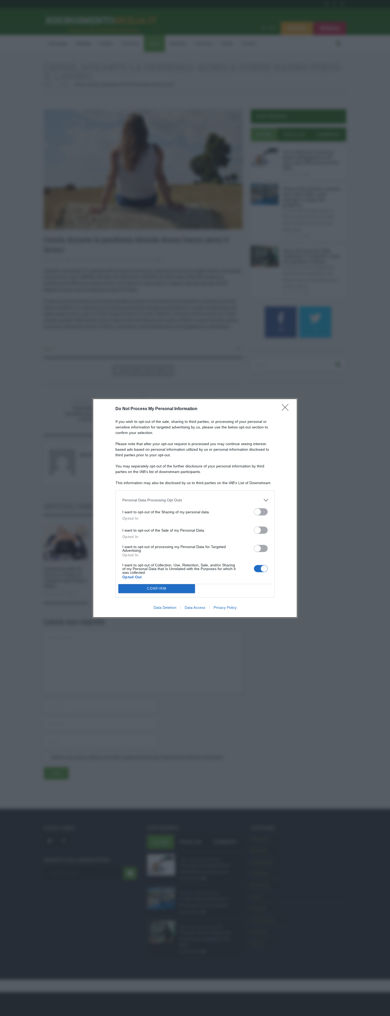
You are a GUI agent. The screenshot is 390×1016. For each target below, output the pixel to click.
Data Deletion (165, 607)
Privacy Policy (225, 607)
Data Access (195, 607)
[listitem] (195, 500)
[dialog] (195, 508)
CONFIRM (157, 589)
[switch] (261, 511)
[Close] (287, 409)
